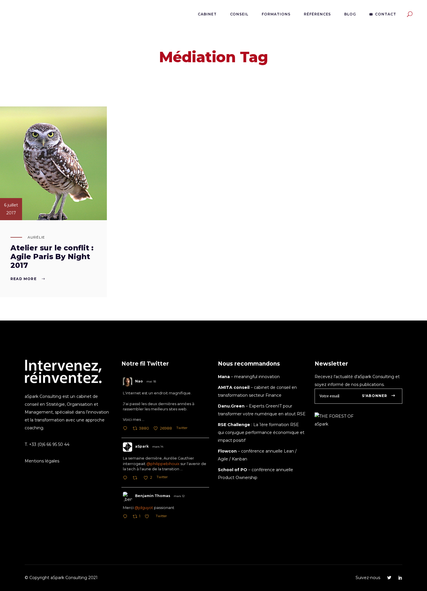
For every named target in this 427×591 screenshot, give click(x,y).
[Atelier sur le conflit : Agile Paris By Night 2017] (53, 163)
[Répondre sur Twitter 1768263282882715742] (126, 478)
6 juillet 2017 (11, 209)
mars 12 (179, 496)
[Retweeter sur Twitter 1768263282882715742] (136, 478)
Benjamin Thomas (152, 496)
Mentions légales (42, 461)
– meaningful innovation (249, 376)
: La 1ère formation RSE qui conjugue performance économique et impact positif (261, 432)
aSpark (142, 446)
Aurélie (36, 237)
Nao (139, 381)
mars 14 (157, 446)
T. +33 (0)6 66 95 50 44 (47, 444)
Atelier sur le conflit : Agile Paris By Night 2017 (52, 256)
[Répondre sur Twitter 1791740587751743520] (126, 428)
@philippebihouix (163, 463)
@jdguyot (143, 507)
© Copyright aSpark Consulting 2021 (61, 577)
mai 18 (151, 381)
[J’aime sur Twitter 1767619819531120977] (148, 516)
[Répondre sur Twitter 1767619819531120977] (126, 516)
